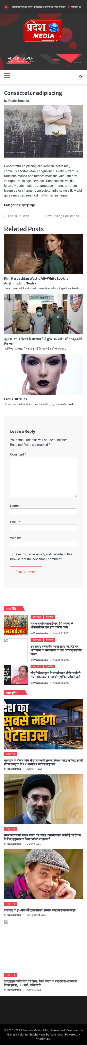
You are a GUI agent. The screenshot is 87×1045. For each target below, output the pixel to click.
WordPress (43, 1038)
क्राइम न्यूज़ (28, 205)
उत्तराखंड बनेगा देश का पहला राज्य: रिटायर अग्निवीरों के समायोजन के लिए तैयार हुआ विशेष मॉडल (56, 650)
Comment (18, 454)
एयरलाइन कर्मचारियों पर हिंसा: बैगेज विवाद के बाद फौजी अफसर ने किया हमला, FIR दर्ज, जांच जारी (40, 983)
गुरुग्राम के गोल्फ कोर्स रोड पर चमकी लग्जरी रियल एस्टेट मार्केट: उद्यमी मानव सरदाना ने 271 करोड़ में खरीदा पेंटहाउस (43, 762)
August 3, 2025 (34, 990)
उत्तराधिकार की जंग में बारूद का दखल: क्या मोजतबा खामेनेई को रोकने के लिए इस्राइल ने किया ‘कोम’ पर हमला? (42, 837)
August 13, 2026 (61, 633)
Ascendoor (56, 1034)
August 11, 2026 (61, 660)
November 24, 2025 (36, 915)
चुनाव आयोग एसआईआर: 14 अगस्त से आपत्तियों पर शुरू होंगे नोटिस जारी (52, 625)
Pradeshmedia (18, 101)
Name (15, 506)
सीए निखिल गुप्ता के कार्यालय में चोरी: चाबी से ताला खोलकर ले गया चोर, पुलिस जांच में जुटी (56, 675)
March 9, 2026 (34, 844)
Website (15, 538)
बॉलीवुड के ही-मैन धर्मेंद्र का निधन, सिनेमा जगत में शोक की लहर (39, 910)
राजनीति (49, 617)
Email (15, 522)
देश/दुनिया (10, 754)
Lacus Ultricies (15, 399)
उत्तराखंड (37, 617)
